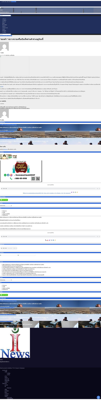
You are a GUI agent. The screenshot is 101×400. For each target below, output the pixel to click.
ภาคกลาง (7, 393)
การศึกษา (4, 20)
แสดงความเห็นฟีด (6, 213)
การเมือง (4, 32)
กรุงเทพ (6, 384)
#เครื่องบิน (12, 55)
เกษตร (3, 29)
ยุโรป (10, 124)
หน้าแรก (4, 18)
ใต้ (5, 386)
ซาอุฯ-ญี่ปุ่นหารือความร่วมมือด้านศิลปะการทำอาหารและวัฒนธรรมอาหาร (15, 228)
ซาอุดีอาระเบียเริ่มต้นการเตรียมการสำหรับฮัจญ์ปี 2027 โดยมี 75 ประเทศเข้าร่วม (16, 225)
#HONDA (8, 55)
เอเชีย (13, 131)
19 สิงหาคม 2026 (3, 320)
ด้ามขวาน (9, 387)
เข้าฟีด (3, 212)
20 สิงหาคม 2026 (3, 306)
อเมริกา (6, 35)
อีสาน (6, 392)
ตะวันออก (7, 390)
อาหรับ (6, 131)
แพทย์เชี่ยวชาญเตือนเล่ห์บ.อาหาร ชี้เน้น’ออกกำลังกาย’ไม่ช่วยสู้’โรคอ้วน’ (15, 108)
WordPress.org (5, 215)
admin (2, 52)
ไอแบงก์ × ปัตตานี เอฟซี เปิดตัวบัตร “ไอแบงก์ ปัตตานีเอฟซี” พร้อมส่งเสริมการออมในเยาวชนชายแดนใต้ (23, 274)
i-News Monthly (10, 398)
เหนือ (6, 389)
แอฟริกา (6, 381)
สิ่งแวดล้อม (4, 24)
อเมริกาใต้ (7, 379)
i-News (1, 9)
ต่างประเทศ (2, 35)
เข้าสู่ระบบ (5, 149)
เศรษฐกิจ (4, 30)
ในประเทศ (4, 383)
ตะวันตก (6, 395)
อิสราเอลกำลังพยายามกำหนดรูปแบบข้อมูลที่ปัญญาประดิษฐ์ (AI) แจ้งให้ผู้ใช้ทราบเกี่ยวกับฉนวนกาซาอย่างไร (24, 271)
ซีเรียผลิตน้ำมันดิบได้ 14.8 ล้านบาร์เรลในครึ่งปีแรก (10, 134)
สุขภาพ (3, 26)
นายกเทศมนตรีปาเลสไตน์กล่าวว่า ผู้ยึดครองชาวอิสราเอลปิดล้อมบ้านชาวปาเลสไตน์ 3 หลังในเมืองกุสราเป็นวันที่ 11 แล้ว (24, 141)
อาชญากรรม (5, 27)
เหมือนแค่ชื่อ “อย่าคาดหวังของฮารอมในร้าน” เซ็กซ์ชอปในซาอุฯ (13, 106)
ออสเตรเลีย (7, 380)
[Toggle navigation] (0, 14)
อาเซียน (8, 373)
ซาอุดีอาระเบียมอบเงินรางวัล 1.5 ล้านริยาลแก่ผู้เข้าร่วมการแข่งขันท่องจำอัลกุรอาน (19, 273)
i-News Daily (9, 397)
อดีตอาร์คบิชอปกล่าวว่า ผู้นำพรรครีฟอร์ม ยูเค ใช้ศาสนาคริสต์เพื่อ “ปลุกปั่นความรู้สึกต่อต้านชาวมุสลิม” (21, 127)
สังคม (3, 23)
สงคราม (4, 21)
